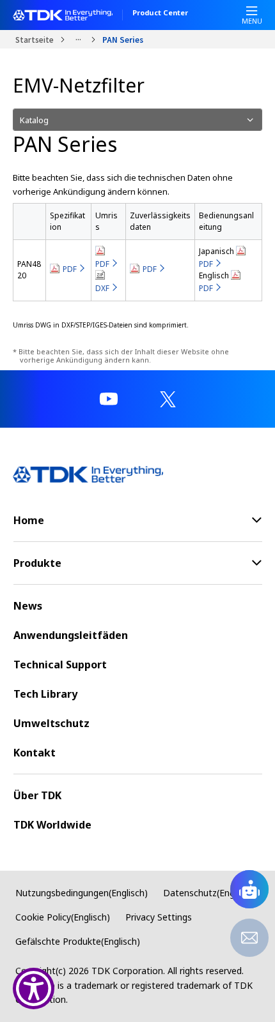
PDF (70, 269)
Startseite (34, 39)
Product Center (160, 13)
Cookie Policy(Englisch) (62, 917)
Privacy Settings (158, 917)
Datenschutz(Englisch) (209, 893)
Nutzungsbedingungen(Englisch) (81, 893)
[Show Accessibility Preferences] (33, 988)
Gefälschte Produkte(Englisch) (77, 941)
